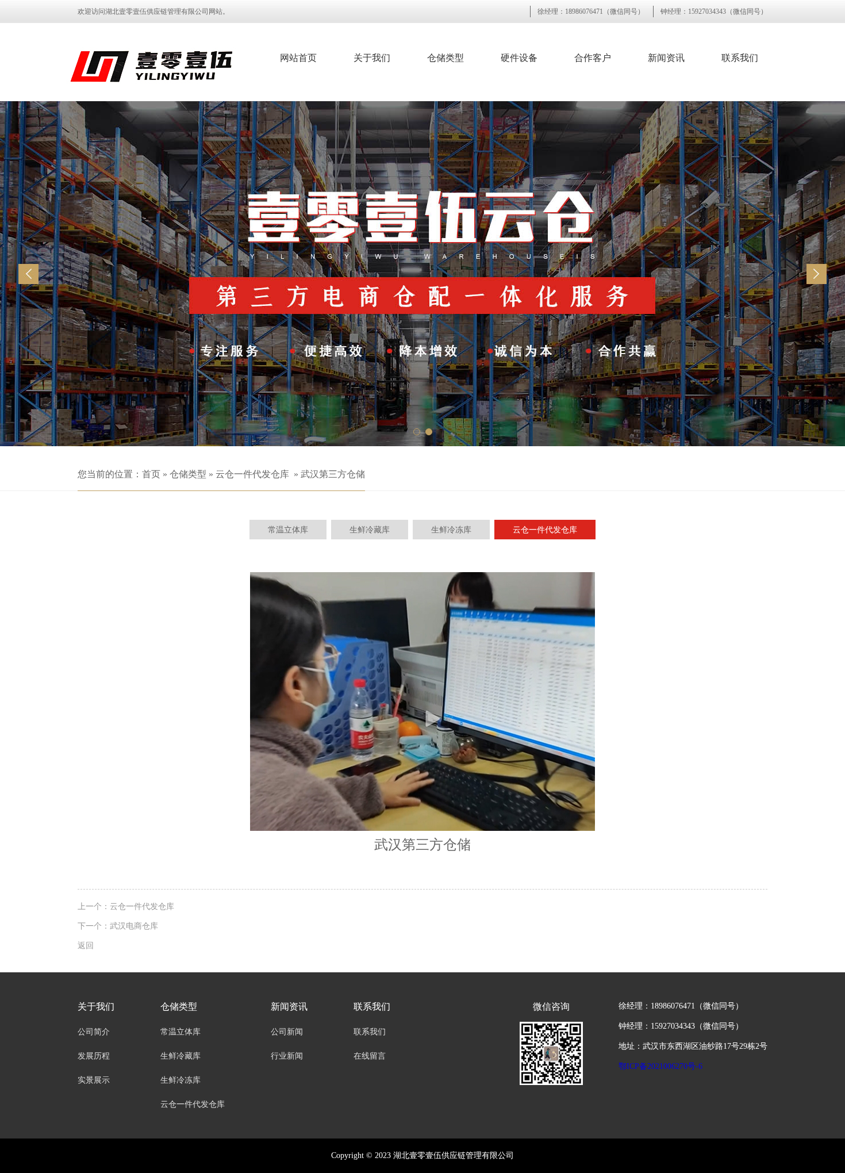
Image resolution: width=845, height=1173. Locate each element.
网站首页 (298, 58)
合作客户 (592, 58)
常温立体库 (180, 1032)
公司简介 (94, 1032)
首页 (151, 474)
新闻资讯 (666, 58)
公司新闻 (287, 1032)
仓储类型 (445, 58)
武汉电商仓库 (134, 925)
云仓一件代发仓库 (252, 474)
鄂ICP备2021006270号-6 (660, 1066)
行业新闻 (287, 1056)
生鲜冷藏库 (180, 1056)
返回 (86, 945)
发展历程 (94, 1056)
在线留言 (370, 1056)
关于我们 (372, 58)
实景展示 (94, 1080)
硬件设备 (519, 58)
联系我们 (739, 58)
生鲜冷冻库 (180, 1080)
